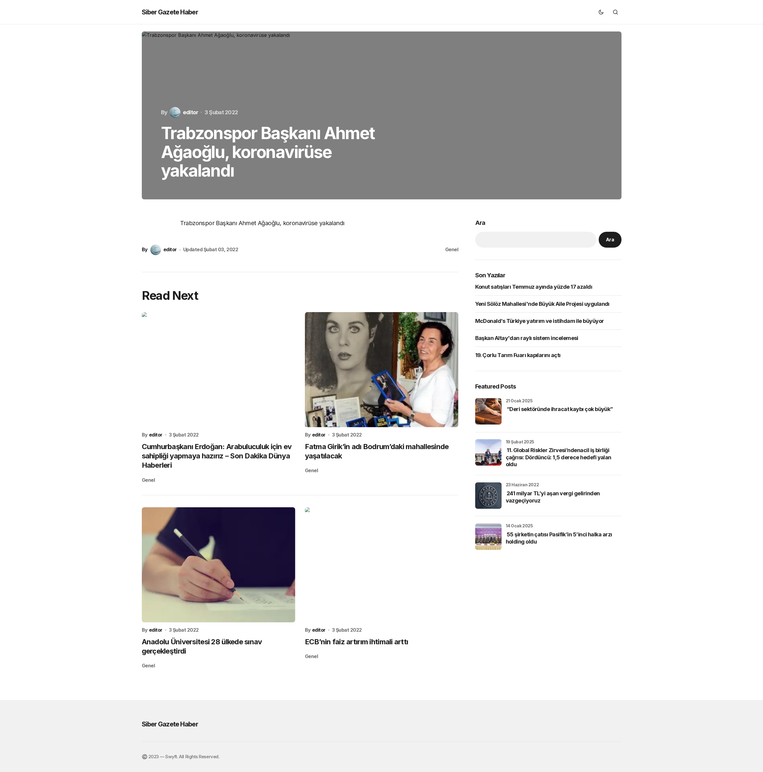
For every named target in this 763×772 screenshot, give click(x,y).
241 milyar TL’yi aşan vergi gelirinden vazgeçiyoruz (553, 496)
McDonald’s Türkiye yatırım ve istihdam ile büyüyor (539, 321)
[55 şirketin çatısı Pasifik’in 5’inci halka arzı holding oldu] (488, 536)
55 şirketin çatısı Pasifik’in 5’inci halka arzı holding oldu (559, 537)
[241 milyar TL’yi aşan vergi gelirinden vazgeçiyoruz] (488, 495)
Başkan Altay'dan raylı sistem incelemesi (526, 338)
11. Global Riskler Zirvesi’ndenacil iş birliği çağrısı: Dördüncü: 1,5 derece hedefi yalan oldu (558, 457)
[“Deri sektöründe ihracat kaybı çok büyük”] (488, 411)
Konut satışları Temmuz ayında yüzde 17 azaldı (533, 287)
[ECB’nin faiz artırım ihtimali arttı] (381, 564)
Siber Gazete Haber (170, 12)
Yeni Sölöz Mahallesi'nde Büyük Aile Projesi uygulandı (542, 304)
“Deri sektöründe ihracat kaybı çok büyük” (559, 409)
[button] (601, 12)
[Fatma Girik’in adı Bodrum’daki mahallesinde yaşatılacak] (381, 369)
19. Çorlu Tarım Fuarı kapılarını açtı (518, 355)
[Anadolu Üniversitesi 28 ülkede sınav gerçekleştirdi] (218, 564)
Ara (480, 222)
